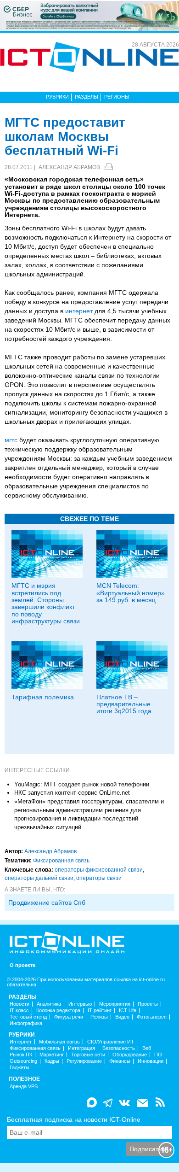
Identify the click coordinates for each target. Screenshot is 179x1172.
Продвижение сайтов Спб (46, 902)
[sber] (89, 15)
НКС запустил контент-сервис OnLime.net (72, 792)
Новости (19, 1004)
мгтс (11, 440)
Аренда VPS (24, 1086)
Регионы (116, 97)
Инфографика (26, 1023)
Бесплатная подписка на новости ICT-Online (73, 1119)
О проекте (22, 965)
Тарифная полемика (42, 697)
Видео (122, 1017)
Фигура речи (68, 1017)
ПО (158, 1054)
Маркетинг (51, 1054)
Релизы (99, 1017)
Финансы (119, 1061)
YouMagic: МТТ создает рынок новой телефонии (81, 784)
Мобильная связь (59, 1041)
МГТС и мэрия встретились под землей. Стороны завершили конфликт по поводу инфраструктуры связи (45, 603)
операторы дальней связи (39, 878)
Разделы (86, 97)
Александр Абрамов (69, 167)
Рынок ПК (21, 1054)
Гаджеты (19, 1067)
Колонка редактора (58, 1010)
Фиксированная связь (61, 860)
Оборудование (129, 1054)
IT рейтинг (100, 1010)
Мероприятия (114, 1004)
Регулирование (84, 1061)
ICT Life (127, 1010)
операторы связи (99, 878)
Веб (146, 1048)
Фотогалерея (152, 1017)
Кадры (52, 1061)
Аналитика (49, 1004)
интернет (79, 311)
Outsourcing (23, 1061)
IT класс (19, 1010)
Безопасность (118, 1048)
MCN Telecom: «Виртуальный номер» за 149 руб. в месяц (130, 593)
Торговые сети (88, 1054)
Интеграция (81, 1048)
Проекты (148, 1004)
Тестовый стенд (28, 1017)
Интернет (21, 1041)
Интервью (80, 1004)
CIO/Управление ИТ (110, 1041)
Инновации (150, 1061)
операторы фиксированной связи (99, 870)
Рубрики (57, 97)
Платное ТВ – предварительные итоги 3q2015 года (123, 704)
